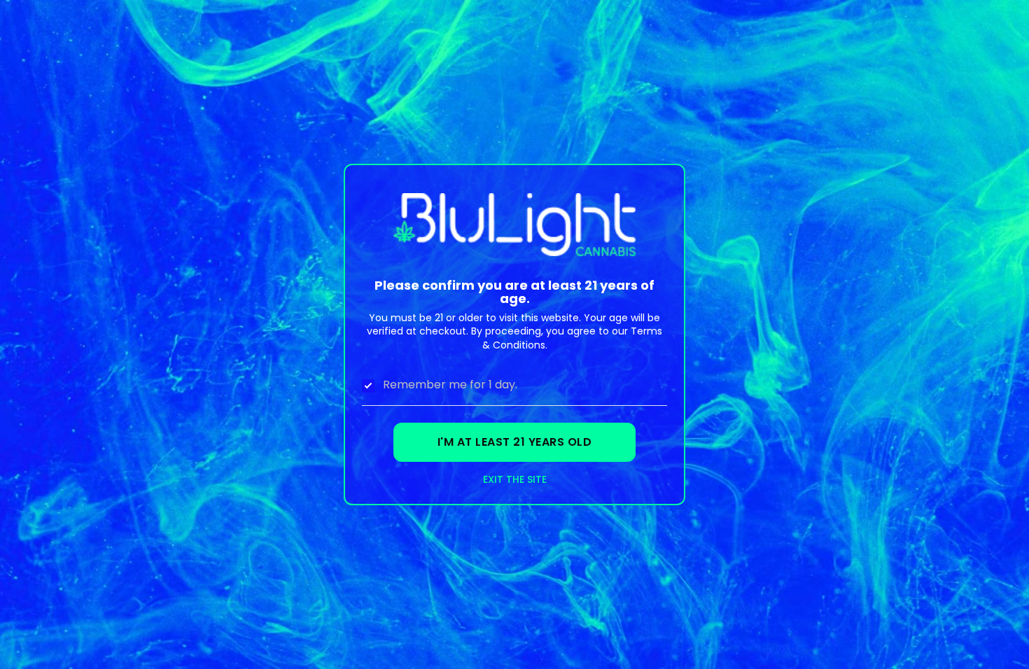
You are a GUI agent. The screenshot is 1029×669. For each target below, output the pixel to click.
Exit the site (515, 479)
